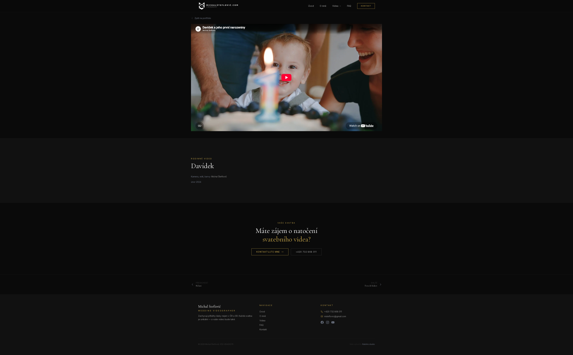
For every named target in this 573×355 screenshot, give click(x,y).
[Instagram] (327, 322)
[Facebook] (322, 322)
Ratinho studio (368, 344)
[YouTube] (332, 322)
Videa (335, 6)
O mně (323, 6)
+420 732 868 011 (306, 252)
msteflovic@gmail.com (335, 316)
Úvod (311, 6)
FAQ (349, 6)
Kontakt (366, 6)
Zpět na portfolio (203, 18)
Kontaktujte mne (268, 252)
